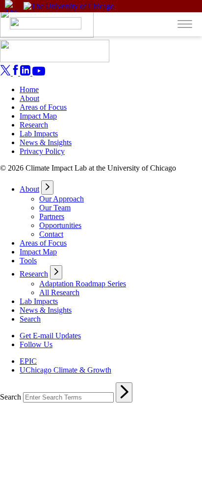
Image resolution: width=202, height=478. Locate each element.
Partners (51, 216)
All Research (59, 292)
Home (29, 89)
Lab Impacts (39, 133)
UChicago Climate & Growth (65, 370)
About (29, 98)
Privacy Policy (42, 151)
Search (30, 319)
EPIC (28, 361)
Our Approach (61, 199)
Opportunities (60, 225)
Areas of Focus (43, 107)
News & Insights (46, 142)
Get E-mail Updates (50, 335)
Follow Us (36, 344)
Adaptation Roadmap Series (82, 283)
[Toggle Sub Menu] (47, 187)
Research (34, 125)
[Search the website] (124, 392)
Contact (51, 234)
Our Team (55, 207)
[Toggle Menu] (184, 23)
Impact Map (38, 116)
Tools (28, 260)
